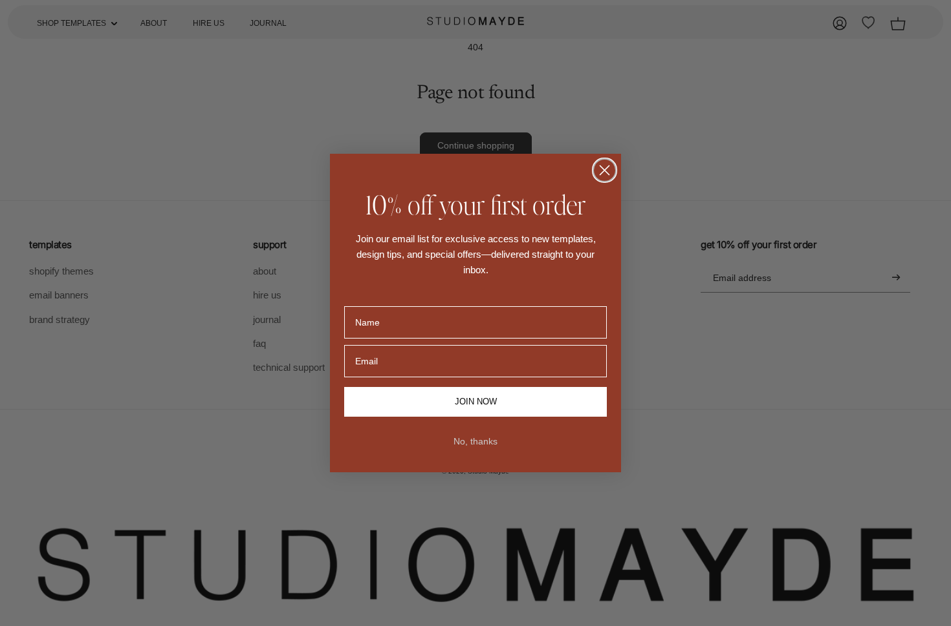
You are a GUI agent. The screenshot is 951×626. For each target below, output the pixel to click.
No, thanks (475, 441)
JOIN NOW (476, 402)
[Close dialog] (604, 170)
